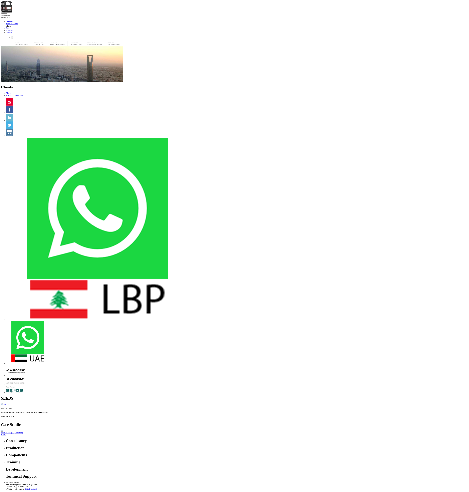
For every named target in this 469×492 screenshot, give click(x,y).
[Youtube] (9, 105)
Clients (8, 93)
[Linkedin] (9, 120)
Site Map (9, 30)
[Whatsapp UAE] (28, 363)
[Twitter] (9, 128)
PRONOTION (31, 489)
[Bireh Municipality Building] (234, 431)
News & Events (12, 24)
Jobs (7, 28)
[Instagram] (9, 136)
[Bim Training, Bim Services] (76, 43)
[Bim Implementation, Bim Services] (57, 43)
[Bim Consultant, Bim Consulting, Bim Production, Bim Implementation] (113, 43)
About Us (9, 21)
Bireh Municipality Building (12, 433)
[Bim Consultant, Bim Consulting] (21, 43)
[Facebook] (9, 113)
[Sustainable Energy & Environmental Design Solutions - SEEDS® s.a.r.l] (15, 392)
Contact (9, 32)
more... (3, 435)
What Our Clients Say (14, 95)
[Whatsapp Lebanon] (97, 319)
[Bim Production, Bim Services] (39, 43)
